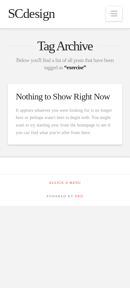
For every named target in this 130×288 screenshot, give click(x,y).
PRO (79, 196)
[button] (114, 13)
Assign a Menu (65, 182)
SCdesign (31, 13)
